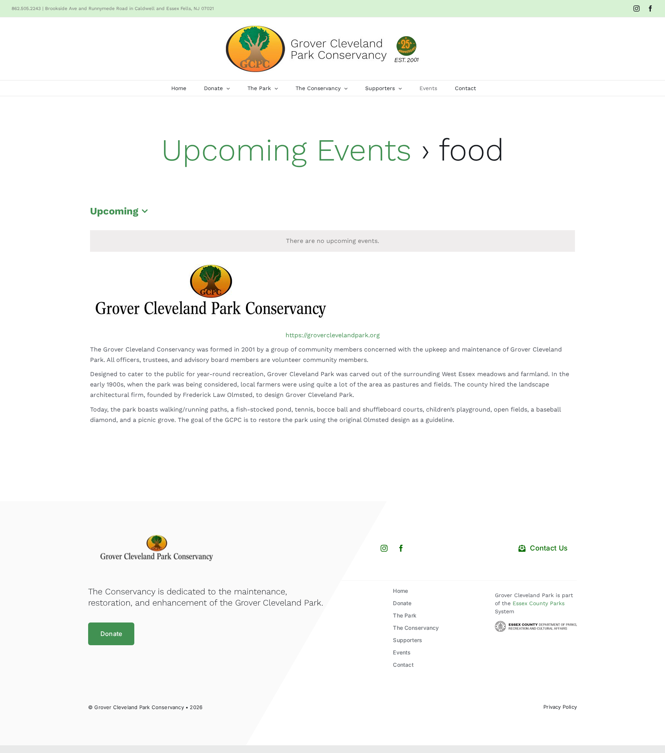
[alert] (332, 241)
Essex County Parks (539, 603)
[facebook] (401, 548)
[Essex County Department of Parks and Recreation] (536, 624)
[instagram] (384, 548)
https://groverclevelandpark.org (333, 335)
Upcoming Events (286, 150)
